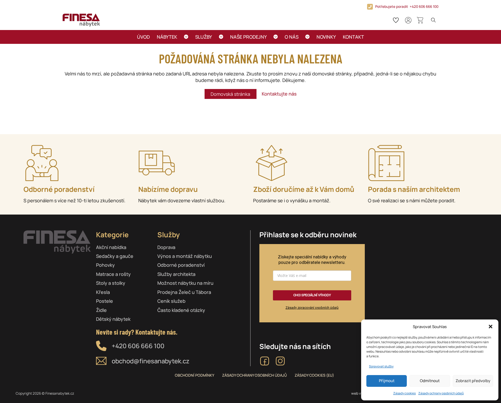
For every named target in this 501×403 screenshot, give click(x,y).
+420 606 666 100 (138, 345)
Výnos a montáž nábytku (184, 256)
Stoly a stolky (110, 283)
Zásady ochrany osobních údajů (441, 393)
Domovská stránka (230, 94)
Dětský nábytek (113, 319)
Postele (104, 301)
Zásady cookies (404, 393)
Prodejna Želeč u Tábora (184, 292)
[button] (490, 326)
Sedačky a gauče (114, 256)
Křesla (103, 292)
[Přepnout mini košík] (420, 20)
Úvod (143, 37)
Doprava (166, 247)
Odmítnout (430, 380)
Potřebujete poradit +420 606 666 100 (406, 6)
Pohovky (105, 265)
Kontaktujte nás (279, 94)
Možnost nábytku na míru (185, 283)
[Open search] (433, 20)
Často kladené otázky (181, 310)
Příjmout (387, 380)
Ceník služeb (171, 301)
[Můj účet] (408, 20)
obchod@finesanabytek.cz (150, 361)
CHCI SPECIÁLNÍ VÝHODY (312, 295)
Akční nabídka (111, 247)
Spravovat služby (381, 366)
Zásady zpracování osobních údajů (311, 308)
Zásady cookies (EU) (314, 375)
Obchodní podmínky (194, 375)
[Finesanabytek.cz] (81, 20)
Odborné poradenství (181, 265)
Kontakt (353, 37)
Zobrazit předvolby (473, 380)
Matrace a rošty (113, 274)
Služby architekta (176, 274)
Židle (101, 310)
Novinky (326, 37)
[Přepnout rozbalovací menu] (186, 37)
